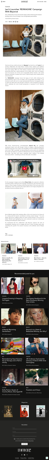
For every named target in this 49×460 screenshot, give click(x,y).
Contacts (17, 458)
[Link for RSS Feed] (27, 455)
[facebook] (8, 22)
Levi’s (6, 235)
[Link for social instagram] (24, 455)
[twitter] (14, 22)
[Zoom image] (24, 115)
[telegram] (18, 22)
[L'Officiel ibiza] (24, 2)
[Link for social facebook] (21, 455)
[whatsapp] (16, 22)
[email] (6, 22)
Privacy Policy (31, 440)
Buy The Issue (40, 1)
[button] (46, 411)
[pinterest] (10, 22)
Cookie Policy (31, 458)
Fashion (7, 6)
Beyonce (10, 235)
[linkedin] (12, 22)
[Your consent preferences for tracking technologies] (47, 458)
